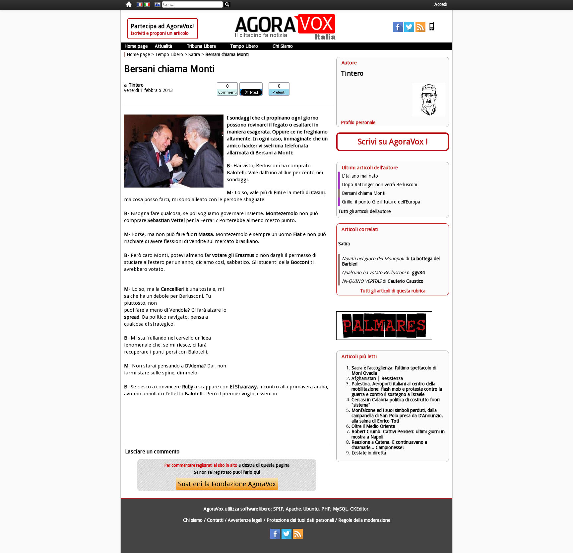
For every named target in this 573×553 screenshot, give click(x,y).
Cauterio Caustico (405, 281)
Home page (136, 46)
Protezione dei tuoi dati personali (300, 520)
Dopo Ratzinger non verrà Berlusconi (379, 184)
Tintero (136, 85)
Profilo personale (358, 122)
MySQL (340, 509)
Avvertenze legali (245, 520)
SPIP (278, 509)
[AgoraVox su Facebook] (398, 30)
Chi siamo (193, 520)
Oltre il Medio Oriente (373, 426)
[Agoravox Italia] (147, 5)
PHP (325, 509)
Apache (293, 509)
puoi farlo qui (246, 472)
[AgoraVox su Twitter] (409, 30)
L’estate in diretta (368, 452)
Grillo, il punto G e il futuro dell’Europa (381, 201)
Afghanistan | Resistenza (377, 378)
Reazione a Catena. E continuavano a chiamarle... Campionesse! (389, 444)
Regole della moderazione (364, 520)
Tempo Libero (244, 46)
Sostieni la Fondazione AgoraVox (227, 484)
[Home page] (287, 38)
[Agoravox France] (140, 5)
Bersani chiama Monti (363, 193)
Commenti (227, 92)
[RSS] (420, 30)
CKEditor (359, 509)
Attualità (163, 46)
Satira (194, 54)
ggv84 (418, 272)
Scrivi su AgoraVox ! (393, 141)
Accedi (440, 4)
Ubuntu (311, 509)
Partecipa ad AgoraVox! (162, 26)
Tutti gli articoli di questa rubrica (392, 290)
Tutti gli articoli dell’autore (364, 211)
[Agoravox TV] (155, 5)
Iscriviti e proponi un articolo (160, 33)
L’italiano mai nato (360, 176)
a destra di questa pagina (263, 465)
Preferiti (279, 92)
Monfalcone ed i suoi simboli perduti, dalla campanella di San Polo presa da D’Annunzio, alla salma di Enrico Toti (397, 416)
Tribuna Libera (201, 46)
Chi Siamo (283, 46)
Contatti (215, 520)
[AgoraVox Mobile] (432, 30)
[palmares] (384, 338)
